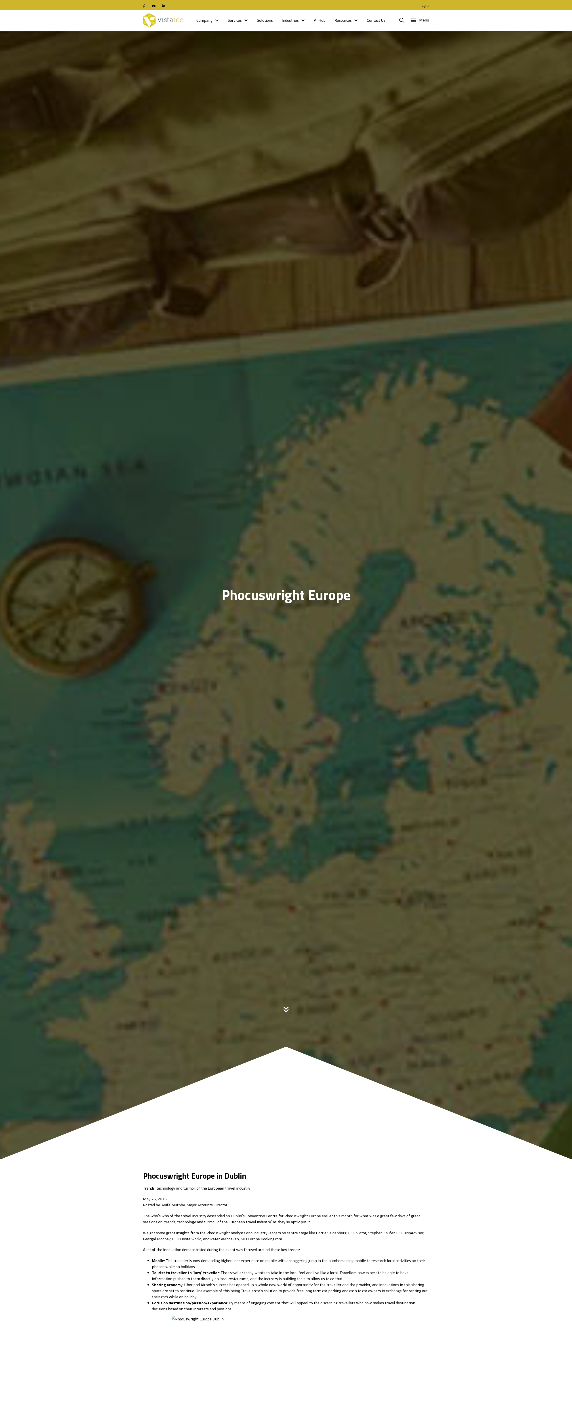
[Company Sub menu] (217, 20)
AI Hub (320, 20)
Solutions (265, 20)
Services (235, 20)
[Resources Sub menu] (356, 20)
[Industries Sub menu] (303, 20)
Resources (343, 20)
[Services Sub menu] (246, 20)
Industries (290, 20)
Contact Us (376, 20)
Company (204, 20)
